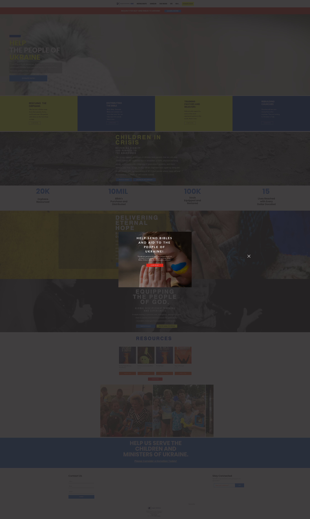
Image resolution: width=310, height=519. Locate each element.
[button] (248, 256)
